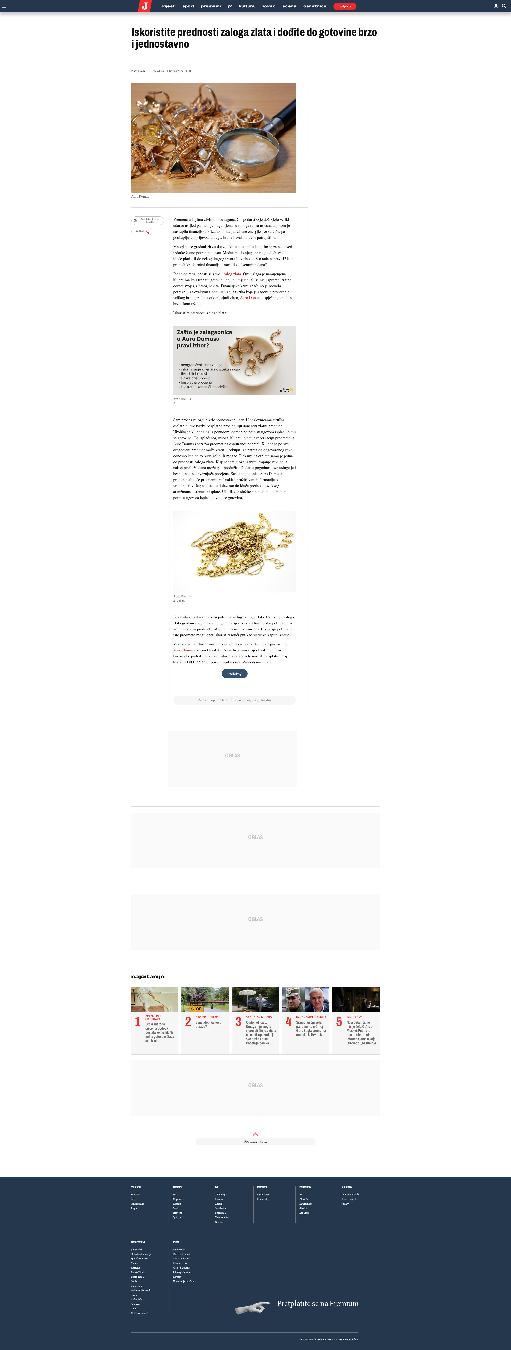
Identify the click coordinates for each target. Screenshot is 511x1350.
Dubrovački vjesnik (140, 1290)
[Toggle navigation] (3, 5)
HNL (175, 1194)
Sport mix (178, 1217)
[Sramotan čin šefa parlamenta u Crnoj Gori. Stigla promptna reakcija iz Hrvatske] (305, 1000)
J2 (230, 6)
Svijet (134, 1199)
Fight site (177, 1212)
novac (262, 1186)
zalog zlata (232, 273)
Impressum (179, 1249)
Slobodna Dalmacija (141, 1254)
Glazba (303, 1208)
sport (177, 1186)
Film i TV (303, 1199)
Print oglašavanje (181, 1272)
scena (347, 1186)
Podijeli (140, 231)
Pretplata (344, 6)
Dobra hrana (137, 1276)
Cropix (134, 1308)
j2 (216, 1186)
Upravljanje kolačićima (184, 1281)
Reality (345, 1203)
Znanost (219, 1199)
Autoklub (136, 1267)
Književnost (305, 1203)
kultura (305, 1186)
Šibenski (135, 1304)
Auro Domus (250, 297)
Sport (188, 6)
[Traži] (504, 6)
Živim (134, 1295)
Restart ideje (263, 1199)
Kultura (247, 6)
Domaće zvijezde (350, 1194)
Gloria (134, 1281)
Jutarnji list (136, 1249)
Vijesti (169, 6)
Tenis (176, 1208)
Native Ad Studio (139, 1313)
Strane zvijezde (349, 1199)
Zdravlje (219, 1203)
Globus (134, 1263)
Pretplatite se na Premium (317, 1303)
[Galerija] (213, 138)
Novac (268, 6)
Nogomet (177, 1199)
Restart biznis (264, 1194)
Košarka (177, 1203)
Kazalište (304, 1212)
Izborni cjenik (180, 1263)
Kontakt (177, 1276)
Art (301, 1194)
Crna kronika (137, 1203)
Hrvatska (135, 1194)
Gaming (219, 1221)
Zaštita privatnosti (182, 1258)
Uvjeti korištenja (181, 1254)
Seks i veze (220, 1208)
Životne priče (222, 1217)
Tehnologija (221, 1194)
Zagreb (134, 1208)
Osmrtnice (315, 6)
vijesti (136, 1186)
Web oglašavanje (181, 1267)
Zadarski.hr (137, 1299)
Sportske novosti (139, 1258)
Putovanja (220, 1212)
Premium (211, 6)
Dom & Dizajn (138, 1272)
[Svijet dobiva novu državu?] (205, 1000)
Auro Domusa (184, 650)
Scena (289, 6)
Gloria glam (136, 1286)
